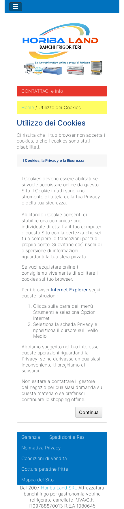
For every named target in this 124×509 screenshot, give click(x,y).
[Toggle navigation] (15, 6)
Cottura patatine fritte (44, 469)
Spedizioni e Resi (67, 437)
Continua (89, 412)
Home (27, 107)
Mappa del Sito (37, 480)
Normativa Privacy (41, 448)
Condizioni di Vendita (44, 458)
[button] (106, 492)
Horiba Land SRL (59, 488)
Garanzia (30, 437)
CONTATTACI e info (42, 91)
